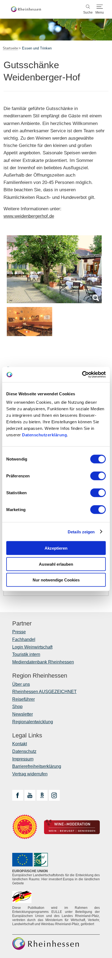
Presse (19, 632)
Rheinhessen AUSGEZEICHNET (44, 691)
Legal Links (27, 735)
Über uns (21, 684)
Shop (17, 706)
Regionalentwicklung (32, 721)
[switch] (98, 476)
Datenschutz (24, 751)
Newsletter (22, 714)
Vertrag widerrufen (30, 774)
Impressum (22, 759)
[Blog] (42, 795)
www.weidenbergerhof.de (29, 216)
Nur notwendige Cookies (56, 580)
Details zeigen (81, 531)
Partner (22, 623)
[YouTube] (29, 795)
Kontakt (19, 743)
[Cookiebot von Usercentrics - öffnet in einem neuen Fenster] (82, 374)
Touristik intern (26, 654)
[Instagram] (54, 795)
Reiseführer (23, 699)
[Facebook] (17, 795)
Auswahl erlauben (56, 564)
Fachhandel (23, 639)
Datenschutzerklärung (44, 435)
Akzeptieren (56, 548)
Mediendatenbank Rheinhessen (43, 662)
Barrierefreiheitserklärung (36, 766)
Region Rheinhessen (39, 675)
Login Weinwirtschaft (32, 647)
